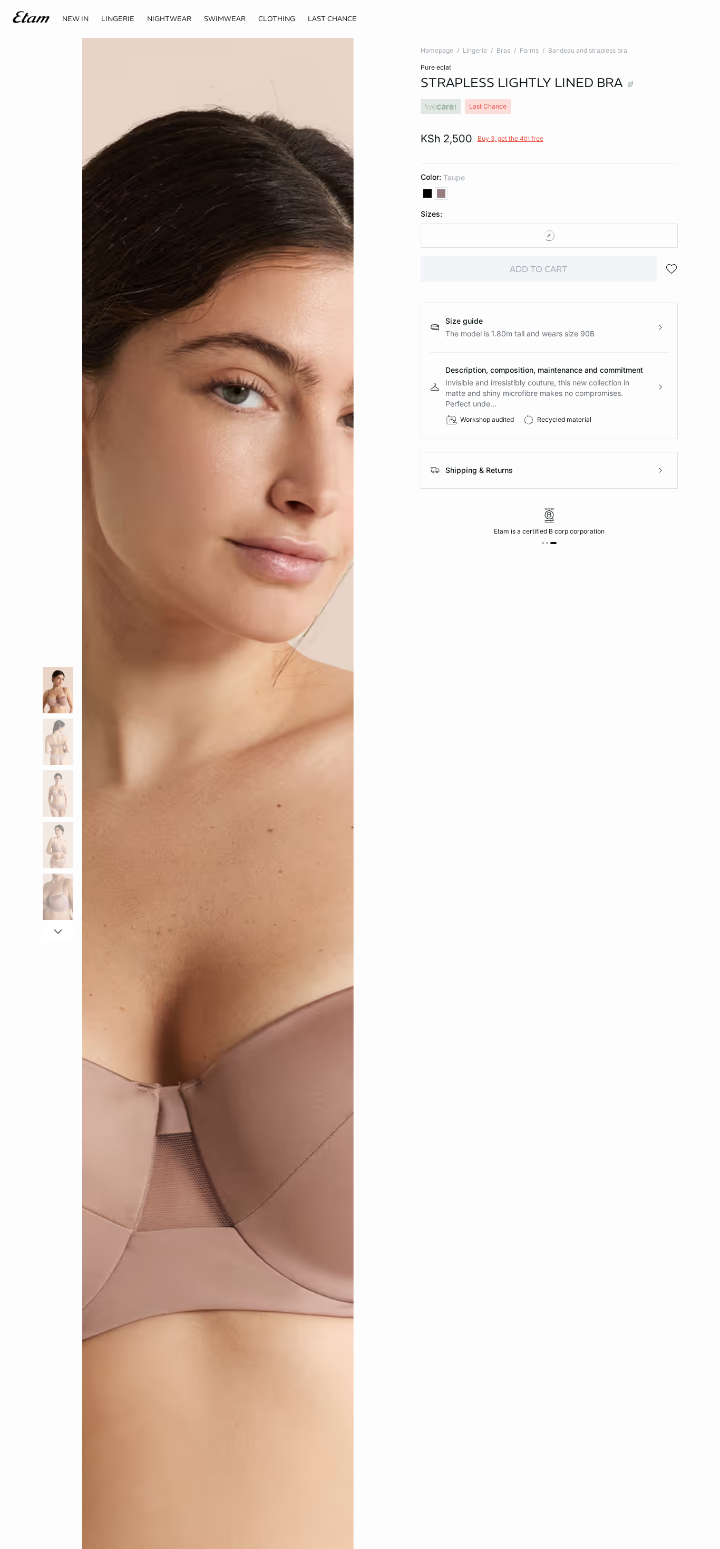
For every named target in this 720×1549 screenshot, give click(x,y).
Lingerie (475, 50)
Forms (529, 50)
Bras (503, 50)
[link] (75, 19)
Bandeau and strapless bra (587, 50)
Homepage (437, 50)
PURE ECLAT (436, 67)
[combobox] (549, 236)
